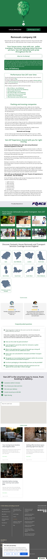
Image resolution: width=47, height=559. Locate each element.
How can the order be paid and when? (17, 342)
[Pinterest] (43, 511)
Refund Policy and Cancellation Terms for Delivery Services (30, 534)
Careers (14, 516)
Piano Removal (4, 522)
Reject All (16, 553)
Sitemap (3, 525)
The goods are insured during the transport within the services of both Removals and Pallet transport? (24, 358)
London (29, 261)
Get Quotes (15, 519)
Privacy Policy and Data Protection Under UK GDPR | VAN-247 (29, 530)
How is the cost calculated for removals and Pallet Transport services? (23, 354)
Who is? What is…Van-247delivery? (15, 88)
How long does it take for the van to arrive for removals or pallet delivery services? (23, 330)
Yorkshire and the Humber (6, 290)
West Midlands (41, 276)
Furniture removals (5, 516)
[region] (15, 550)
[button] (23, 21)
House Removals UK (5, 509)
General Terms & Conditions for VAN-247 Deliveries (29, 522)
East (6, 261)
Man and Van (4, 514)
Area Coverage (15, 514)
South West (29, 276)
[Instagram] (40, 510)
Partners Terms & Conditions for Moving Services (30, 526)
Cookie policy (13, 63)
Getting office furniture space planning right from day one (35, 445)
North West (6, 276)
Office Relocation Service (6, 511)
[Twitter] (43, 510)
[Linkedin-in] (42, 510)
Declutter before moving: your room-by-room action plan (10, 482)
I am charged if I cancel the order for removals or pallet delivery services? (22, 345)
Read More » (4, 456)
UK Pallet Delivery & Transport (5, 520)
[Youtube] (45, 510)
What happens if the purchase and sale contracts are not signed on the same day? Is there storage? (22, 366)
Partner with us (37, 80)
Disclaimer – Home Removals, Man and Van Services (30, 518)
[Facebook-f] (38, 510)
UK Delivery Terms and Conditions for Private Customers (29, 510)
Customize (8, 553)
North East (41, 261)
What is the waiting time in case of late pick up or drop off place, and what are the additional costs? (23, 349)
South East (18, 276)
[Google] (45, 511)
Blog (16, 79)
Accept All (24, 553)
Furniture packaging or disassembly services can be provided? (24, 362)
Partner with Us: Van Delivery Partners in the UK (17, 510)
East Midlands (17, 261)
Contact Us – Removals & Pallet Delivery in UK (17, 522)
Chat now (2, 541)
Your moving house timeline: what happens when (11, 445)
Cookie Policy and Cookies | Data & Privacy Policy (29, 515)
